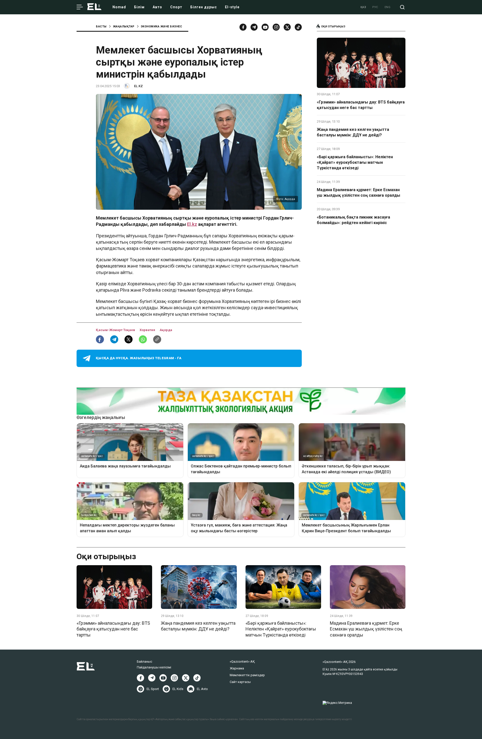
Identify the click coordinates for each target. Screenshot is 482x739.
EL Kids (177, 689)
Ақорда (166, 330)
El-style (232, 7)
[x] (287, 27)
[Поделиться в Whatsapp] (143, 339)
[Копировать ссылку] (157, 339)
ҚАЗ (363, 7)
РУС (375, 7)
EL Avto (202, 689)
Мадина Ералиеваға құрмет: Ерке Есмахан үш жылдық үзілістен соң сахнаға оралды (358, 192)
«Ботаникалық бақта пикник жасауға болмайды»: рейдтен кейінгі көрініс (353, 220)
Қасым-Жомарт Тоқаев (116, 330)
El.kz (192, 224)
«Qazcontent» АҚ (242, 661)
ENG (388, 7)
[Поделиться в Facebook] (100, 339)
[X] (185, 677)
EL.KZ (138, 86)
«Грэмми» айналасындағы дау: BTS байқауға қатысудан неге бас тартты (361, 105)
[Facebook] (243, 27)
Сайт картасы (240, 682)
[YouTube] (265, 27)
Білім (139, 7)
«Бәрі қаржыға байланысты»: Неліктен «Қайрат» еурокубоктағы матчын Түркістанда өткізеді (355, 162)
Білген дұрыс (203, 7)
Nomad (119, 7)
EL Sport (153, 689)
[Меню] (80, 7)
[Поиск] (402, 7)
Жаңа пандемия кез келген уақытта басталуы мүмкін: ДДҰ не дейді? (353, 132)
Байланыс (144, 661)
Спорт (176, 7)
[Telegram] (254, 27)
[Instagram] (276, 27)
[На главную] (94, 7)
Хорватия (148, 330)
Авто (157, 7)
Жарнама (237, 668)
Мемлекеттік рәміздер (247, 675)
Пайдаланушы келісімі (154, 667)
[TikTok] (298, 27)
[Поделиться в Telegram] (114, 339)
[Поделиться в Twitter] (129, 339)
